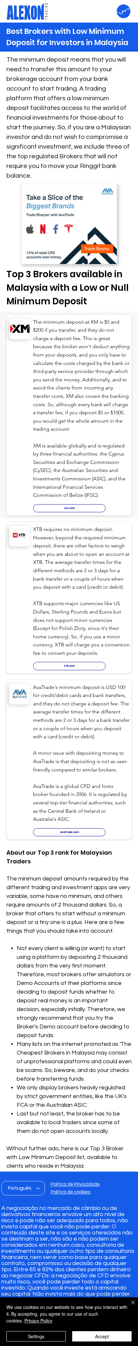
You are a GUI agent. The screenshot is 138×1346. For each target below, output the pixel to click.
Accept (102, 1336)
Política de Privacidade (75, 1184)
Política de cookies (70, 1192)
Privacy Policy (38, 1320)
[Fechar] (129, 1306)
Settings (36, 1336)
